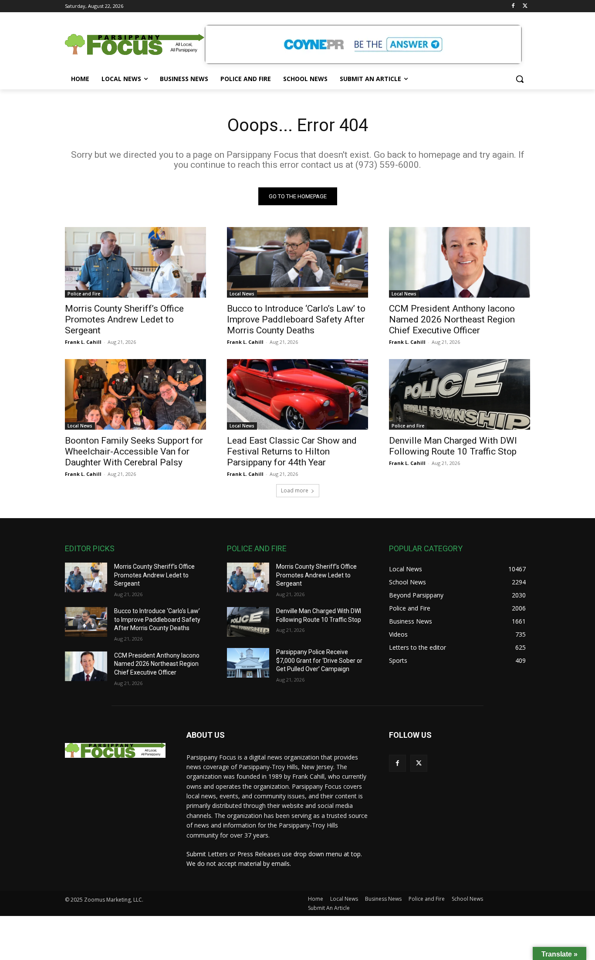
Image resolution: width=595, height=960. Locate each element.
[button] (519, 78)
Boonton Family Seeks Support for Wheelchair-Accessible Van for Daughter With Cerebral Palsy (134, 451)
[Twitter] (525, 6)
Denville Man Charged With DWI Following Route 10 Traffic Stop (453, 446)
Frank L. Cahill (83, 342)
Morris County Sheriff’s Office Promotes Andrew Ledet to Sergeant (124, 319)
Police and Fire (84, 294)
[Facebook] (513, 6)
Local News (242, 294)
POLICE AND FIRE (257, 548)
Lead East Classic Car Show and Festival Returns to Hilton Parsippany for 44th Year (292, 451)
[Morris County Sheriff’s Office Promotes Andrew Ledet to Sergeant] (135, 262)
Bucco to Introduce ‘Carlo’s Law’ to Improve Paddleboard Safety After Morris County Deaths (296, 319)
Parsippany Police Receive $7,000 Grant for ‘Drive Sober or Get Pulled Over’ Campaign (319, 660)
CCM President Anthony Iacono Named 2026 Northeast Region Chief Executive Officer (452, 319)
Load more (294, 490)
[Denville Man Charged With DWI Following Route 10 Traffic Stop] (459, 394)
